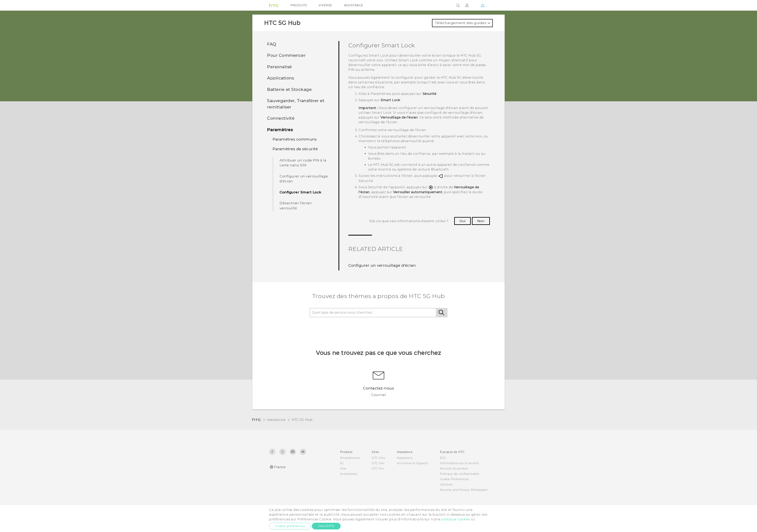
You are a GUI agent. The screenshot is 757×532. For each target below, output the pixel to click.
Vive (343, 468)
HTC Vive (378, 458)
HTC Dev (378, 463)
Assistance (276, 420)
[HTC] (274, 5)
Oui (462, 221)
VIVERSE (325, 5)
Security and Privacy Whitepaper (464, 490)
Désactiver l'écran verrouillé (296, 205)
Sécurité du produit (454, 468)
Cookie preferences (290, 526)
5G (342, 463)
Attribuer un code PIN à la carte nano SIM (303, 162)
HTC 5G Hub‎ (302, 420)
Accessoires (348, 474)
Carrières (446, 484)
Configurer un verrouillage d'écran (304, 178)
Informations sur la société (459, 463)
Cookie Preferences (454, 479)
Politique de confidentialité (459, 474)
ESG (443, 458)
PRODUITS (298, 5)
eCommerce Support (412, 463)
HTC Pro (378, 468)
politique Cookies (455, 519)
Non (481, 221)
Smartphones (350, 458)
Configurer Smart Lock (300, 192)
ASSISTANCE (353, 5)
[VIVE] (482, 5)
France (279, 467)
